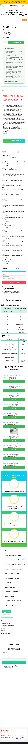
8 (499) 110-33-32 (14, 5)
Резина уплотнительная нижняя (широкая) (15, 241)
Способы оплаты (6, 623)
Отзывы (3, 628)
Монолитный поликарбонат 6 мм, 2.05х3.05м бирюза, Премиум (11, 403)
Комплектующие (10, 596)
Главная (3, 710)
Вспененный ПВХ (10, 587)
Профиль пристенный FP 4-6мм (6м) (14, 189)
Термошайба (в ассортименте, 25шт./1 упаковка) (14, 260)
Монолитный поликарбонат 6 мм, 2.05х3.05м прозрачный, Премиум (11, 435)
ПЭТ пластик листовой (12, 578)
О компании (4, 714)
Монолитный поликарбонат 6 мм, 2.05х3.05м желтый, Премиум (11, 453)
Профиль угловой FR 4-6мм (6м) (13, 185)
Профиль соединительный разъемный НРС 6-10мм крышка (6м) (14, 168)
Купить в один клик (16, 44)
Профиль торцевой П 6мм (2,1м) (13, 194)
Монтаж (3, 718)
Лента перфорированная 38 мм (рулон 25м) (14, 218)
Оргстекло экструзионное (12, 592)
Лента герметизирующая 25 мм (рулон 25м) (14, 199)
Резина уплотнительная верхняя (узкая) (14, 236)
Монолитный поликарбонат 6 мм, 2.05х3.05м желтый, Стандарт (11, 421)
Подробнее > (19, 2)
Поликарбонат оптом (7, 625)
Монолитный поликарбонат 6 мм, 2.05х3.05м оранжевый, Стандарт (11, 394)
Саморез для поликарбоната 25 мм (13, 245)
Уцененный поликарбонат (12, 573)
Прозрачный (8, 152)
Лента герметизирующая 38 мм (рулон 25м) (14, 205)
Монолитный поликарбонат (13, 555)
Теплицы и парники (11, 605)
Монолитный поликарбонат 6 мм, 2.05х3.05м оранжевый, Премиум (11, 385)
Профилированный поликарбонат (15, 564)
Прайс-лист (14, 710)
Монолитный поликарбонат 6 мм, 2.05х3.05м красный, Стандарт (11, 462)
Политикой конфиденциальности (11, 293)
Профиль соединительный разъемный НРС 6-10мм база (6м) (14, 174)
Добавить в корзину (15, 42)
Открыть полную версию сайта (14, 743)
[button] (22, 6)
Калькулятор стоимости (7, 611)
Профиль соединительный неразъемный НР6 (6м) (15, 162)
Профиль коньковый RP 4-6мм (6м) (13, 180)
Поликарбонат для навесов (13, 601)
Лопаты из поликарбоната (13, 569)
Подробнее (5, 133)
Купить (14, 381)
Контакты (3, 712)
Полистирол (8, 582)
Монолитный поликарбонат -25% (15, 560)
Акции (3, 630)
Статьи (13, 714)
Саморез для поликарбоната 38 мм (13, 250)
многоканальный (14, 6)
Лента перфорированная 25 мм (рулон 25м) (14, 212)
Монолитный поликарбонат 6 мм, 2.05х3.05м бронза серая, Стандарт (12, 444)
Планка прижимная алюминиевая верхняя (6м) (13, 224)
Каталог (3, 620)
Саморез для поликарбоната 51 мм (13, 255)
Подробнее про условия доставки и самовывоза (11, 82)
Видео (13, 712)
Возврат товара (5, 633)
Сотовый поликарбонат (12, 551)
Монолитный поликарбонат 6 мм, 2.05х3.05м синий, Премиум (11, 376)
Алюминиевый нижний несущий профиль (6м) (15, 230)
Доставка (3, 716)
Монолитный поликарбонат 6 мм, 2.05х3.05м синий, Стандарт (11, 412)
